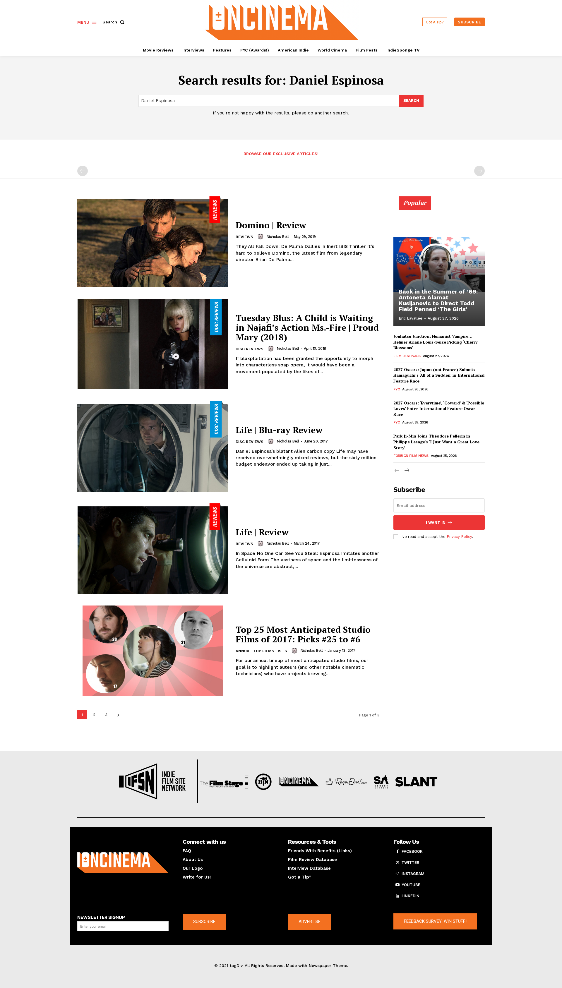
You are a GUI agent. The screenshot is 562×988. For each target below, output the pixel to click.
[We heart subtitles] (282, 21)
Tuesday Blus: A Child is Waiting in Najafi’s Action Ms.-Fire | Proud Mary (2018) (307, 327)
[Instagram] (397, 874)
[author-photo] (261, 236)
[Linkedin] (397, 896)
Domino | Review (271, 225)
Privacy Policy (459, 536)
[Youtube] (397, 885)
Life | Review (262, 532)
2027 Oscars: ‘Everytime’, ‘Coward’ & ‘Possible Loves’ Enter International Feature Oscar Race (438, 408)
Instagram (413, 873)
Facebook (412, 851)
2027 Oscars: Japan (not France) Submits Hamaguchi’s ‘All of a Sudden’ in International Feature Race (438, 375)
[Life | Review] (152, 548)
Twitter (410, 862)
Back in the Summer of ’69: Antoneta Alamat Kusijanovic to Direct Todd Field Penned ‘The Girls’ (438, 300)
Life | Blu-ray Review (279, 430)
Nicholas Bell (277, 236)
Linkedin (410, 895)
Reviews (244, 237)
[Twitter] (397, 863)
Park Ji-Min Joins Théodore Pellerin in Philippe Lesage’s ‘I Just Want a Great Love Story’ (436, 441)
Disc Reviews (249, 349)
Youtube (411, 884)
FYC (396, 389)
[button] (114, 22)
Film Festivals (406, 356)
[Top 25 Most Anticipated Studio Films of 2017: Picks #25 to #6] (152, 651)
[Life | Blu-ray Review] (152, 446)
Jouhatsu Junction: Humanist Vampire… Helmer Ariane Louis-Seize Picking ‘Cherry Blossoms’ (435, 341)
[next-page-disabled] (479, 171)
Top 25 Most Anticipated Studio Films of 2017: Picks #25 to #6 (303, 634)
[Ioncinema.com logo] (123, 862)
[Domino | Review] (152, 241)
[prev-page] (82, 171)
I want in (436, 522)
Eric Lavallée (410, 318)
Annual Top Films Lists (261, 651)
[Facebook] (397, 852)
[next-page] (118, 714)
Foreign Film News (411, 456)
